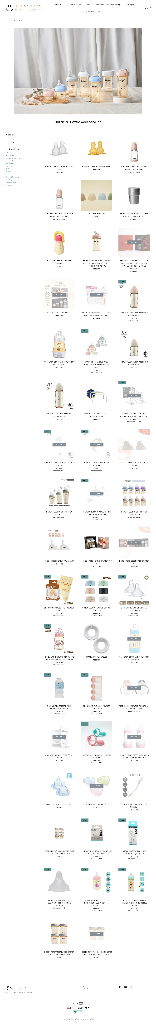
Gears (89, 4)
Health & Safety (11, 182)
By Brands (70, 4)
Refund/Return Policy (77, 1019)
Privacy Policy (66, 1019)
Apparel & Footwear (13, 158)
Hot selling (10, 155)
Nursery (99, 4)
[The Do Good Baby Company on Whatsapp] (131, 988)
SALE (80, 4)
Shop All (58, 4)
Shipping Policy (89, 1019)
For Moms (9, 163)
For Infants (10, 161)
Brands (8, 185)
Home (8, 21)
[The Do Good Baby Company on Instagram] (125, 988)
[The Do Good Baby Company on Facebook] (120, 988)
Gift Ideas (88, 11)
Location (100, 11)
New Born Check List (87, 989)
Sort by (10, 134)
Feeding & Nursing (113, 4)
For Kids (9, 166)
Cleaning (129, 4)
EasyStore (29, 993)
